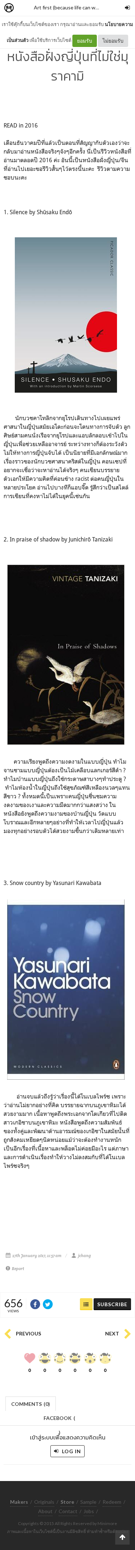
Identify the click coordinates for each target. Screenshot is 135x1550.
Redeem (112, 1502)
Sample (88, 1502)
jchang (84, 1255)
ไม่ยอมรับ (113, 41)
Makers (25, 8)
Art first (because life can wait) (68, 7)
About (45, 1511)
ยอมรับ (84, 41)
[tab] (30, 1403)
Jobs (89, 1511)
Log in (70, 1451)
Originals (44, 1502)
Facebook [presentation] (59, 1420)
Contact (68, 1511)
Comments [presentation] (30, 1404)
